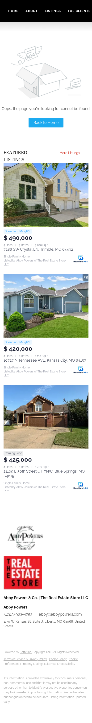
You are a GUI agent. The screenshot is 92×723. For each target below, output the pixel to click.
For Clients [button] (79, 11)
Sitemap (51, 664)
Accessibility (67, 664)
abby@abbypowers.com (60, 614)
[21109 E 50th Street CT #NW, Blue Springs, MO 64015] (46, 417)
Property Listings (32, 664)
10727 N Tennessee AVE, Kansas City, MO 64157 (45, 360)
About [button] (31, 11)
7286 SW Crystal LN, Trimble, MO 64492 (38, 249)
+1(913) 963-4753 (18, 614)
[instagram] (16, 636)
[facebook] (7, 636)
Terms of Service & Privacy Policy (25, 659)
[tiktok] (35, 636)
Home (13, 11)
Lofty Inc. (26, 652)
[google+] (44, 636)
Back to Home (46, 122)
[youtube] (25, 636)
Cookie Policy (58, 659)
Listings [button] (53, 11)
